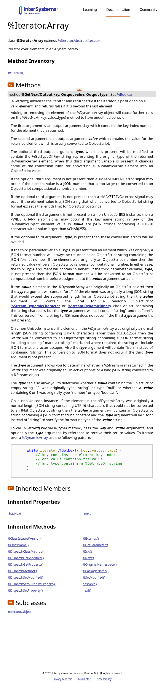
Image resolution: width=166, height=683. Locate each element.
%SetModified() (94, 577)
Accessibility (104, 679)
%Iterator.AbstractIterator (79, 40)
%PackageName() (96, 571)
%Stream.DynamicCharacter (35, 305)
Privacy (57, 679)
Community (148, 9)
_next (87, 513)
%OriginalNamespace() (100, 564)
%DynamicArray (35, 437)
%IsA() (87, 551)
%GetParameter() (95, 545)
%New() (88, 558)
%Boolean (125, 94)
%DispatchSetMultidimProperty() (32, 584)
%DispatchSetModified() (25, 577)
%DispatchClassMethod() (26, 551)
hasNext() (90, 584)
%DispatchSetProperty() (25, 590)
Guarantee (84, 679)
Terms (68, 679)
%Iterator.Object (19, 611)
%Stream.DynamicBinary (89, 305)
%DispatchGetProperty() (25, 564)
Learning (90, 9)
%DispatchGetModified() (26, 558)
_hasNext (14, 513)
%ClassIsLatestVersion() (25, 538)
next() (87, 590)
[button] (11, 84)
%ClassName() (18, 545)
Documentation (118, 9)
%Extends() (91, 538)
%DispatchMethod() (22, 571)
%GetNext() (16, 72)
